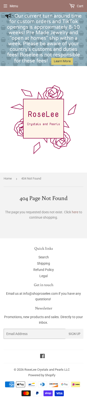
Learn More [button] (62, 61)
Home (8, 178)
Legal (43, 276)
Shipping (43, 263)
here (75, 212)
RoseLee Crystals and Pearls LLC (47, 369)
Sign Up (74, 334)
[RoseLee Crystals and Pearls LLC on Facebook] (42, 357)
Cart (79, 6)
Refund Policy (43, 270)
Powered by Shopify (41, 375)
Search (43, 257)
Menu (14, 6)
